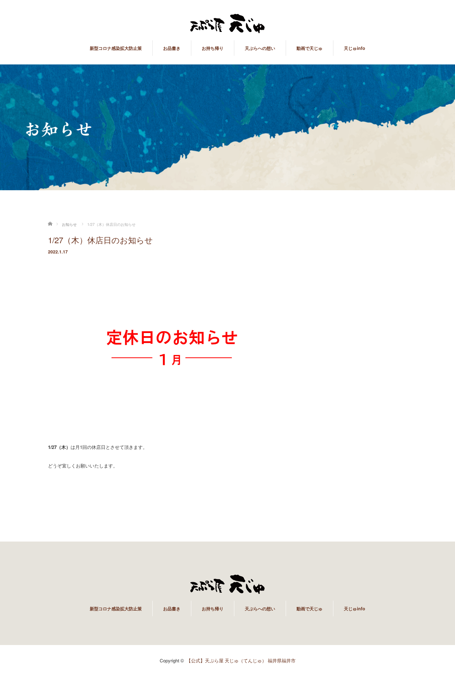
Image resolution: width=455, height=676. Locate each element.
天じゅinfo (354, 48)
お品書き (171, 48)
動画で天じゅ (310, 48)
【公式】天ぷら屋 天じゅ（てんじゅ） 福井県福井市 (241, 660)
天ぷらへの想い (260, 48)
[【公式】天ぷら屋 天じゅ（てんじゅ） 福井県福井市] (227, 24)
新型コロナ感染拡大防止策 (116, 48)
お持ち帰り (212, 48)
